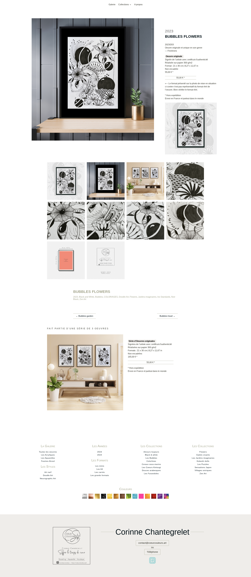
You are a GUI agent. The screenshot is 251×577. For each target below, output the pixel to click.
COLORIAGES (111, 297)
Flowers (133, 297)
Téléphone (152, 552)
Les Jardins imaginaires (203, 458)
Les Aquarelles (48, 458)
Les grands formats (99, 475)
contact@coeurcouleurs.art (152, 543)
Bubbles (99, 297)
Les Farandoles (151, 473)
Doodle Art (124, 297)
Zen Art (82, 299)
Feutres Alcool (48, 461)
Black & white (151, 455)
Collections (123, 5)
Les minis (99, 466)
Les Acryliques (48, 455)
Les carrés (100, 472)
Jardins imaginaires (147, 297)
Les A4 (99, 469)
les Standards (163, 297)
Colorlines (151, 461)
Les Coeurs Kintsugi (151, 467)
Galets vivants (203, 455)
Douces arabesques (151, 470)
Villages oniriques (203, 470)
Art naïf (48, 472)
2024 (99, 452)
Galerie (112, 5)
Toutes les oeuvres (48, 452)
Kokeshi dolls (203, 461)
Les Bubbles (151, 458)
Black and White (86, 297)
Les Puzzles (203, 464)
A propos (138, 5)
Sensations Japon (203, 467)
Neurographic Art (48, 478)
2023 (75, 297)
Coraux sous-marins (151, 464)
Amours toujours (151, 452)
